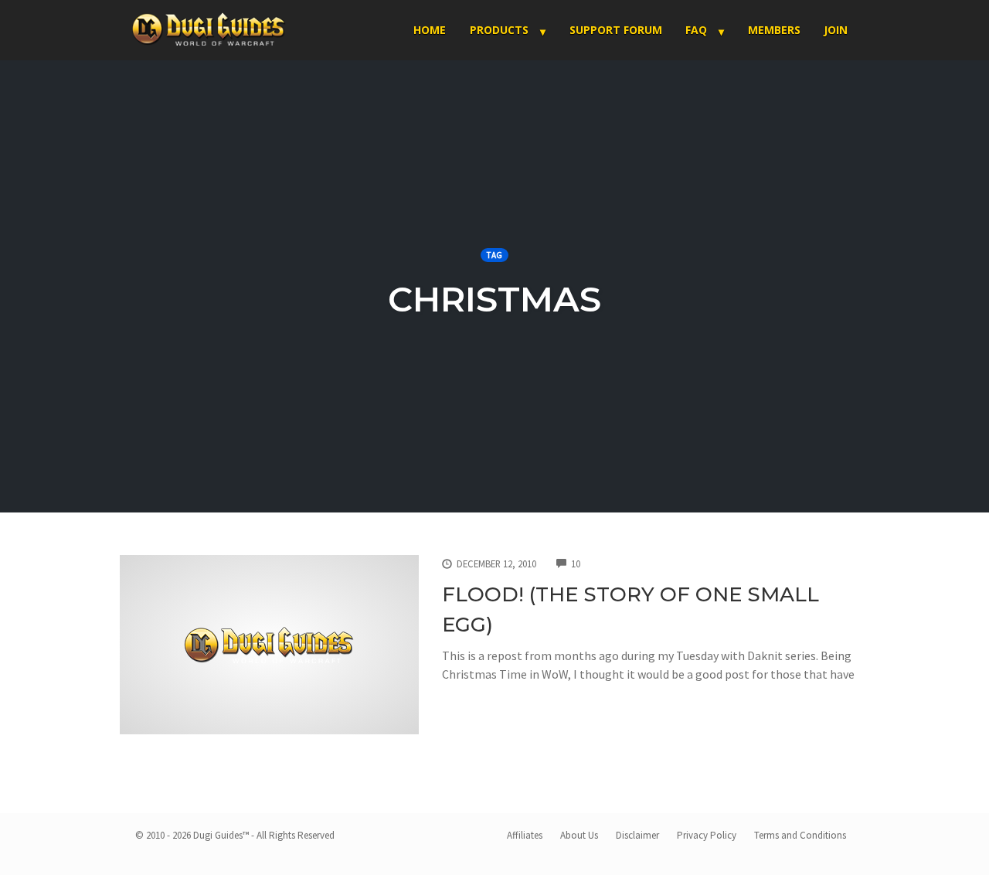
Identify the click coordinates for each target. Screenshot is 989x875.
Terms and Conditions (800, 835)
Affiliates (524, 835)
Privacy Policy (706, 835)
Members (774, 29)
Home (429, 29)
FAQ (696, 29)
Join (836, 29)
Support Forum (615, 29)
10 (575, 563)
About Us (579, 835)
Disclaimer (637, 835)
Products (499, 29)
